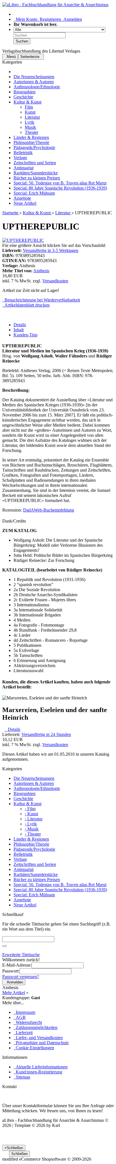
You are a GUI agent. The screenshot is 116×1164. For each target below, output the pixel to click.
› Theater (33, 834)
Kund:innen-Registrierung (38, 1072)
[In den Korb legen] (4, 946)
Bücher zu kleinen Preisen (37, 177)
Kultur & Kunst (27, 102)
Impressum (24, 1012)
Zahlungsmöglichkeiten (35, 1027)
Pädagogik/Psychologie (34, 147)
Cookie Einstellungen (34, 1047)
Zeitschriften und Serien (35, 162)
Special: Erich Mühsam (34, 193)
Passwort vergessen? (20, 976)
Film (29, 107)
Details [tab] (20, 324)
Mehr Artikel (13, 992)
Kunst (30, 112)
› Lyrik (31, 823)
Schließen (19, 1154)
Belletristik (23, 152)
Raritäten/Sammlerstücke (36, 172)
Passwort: (10, 971)
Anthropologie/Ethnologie (37, 86)
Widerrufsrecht (28, 1022)
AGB (20, 1017)
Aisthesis (41, 270)
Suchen (22, 41)
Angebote (22, 198)
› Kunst (31, 813)
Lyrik (29, 122)
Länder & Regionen (31, 137)
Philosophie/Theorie (31, 142)
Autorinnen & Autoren (34, 81)
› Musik (32, 829)
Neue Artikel (25, 203)
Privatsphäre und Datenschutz (41, 1042)
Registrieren (49, 19)
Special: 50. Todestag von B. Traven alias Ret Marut (60, 183)
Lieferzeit (23, 1032)
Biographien (24, 91)
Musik (30, 127)
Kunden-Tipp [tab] (25, 334)
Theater (31, 132)
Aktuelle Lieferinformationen (41, 1066)
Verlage (20, 157)
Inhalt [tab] (19, 329)
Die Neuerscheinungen (34, 76)
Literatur (32, 117)
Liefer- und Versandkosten (38, 1037)
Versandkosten (55, 280)
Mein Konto (25, 19)
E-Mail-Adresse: (17, 965)
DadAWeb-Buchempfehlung (48, 510)
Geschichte (23, 96)
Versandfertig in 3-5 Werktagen (50, 250)
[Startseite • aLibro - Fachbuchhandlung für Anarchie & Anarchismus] (55, 4)
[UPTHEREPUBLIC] (23, 240)
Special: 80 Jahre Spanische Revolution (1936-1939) (60, 188)
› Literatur (34, 818)
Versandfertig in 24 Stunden (46, 734)
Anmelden (71, 19)
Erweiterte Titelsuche (21, 954)
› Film (30, 808)
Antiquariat (24, 167)
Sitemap (22, 1077)
